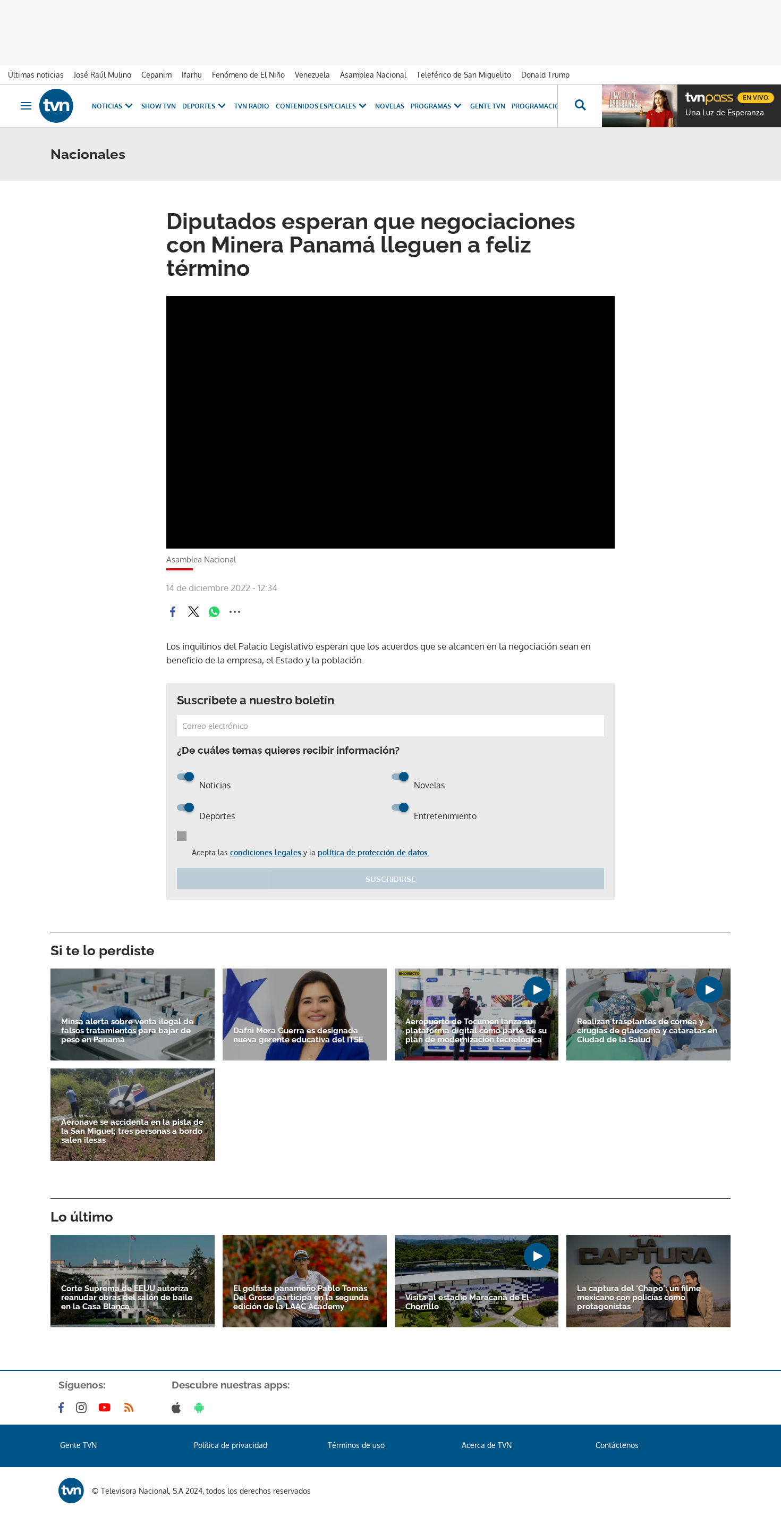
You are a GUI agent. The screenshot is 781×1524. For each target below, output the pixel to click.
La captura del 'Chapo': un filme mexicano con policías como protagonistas (639, 1297)
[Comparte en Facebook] (172, 611)
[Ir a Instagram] (83, 1407)
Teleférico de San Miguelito (464, 74)
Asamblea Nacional (373, 74)
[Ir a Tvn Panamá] (56, 106)
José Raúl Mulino (102, 74)
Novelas (389, 106)
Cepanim (156, 74)
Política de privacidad (230, 1445)
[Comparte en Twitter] (193, 611)
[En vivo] (694, 94)
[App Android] (201, 1407)
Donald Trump (545, 74)
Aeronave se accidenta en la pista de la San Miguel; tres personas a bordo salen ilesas (132, 1131)
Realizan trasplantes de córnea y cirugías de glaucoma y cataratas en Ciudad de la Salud (647, 1031)
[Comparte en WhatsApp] (214, 611)
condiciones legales (265, 852)
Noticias (107, 106)
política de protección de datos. (373, 852)
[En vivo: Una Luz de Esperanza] (639, 106)
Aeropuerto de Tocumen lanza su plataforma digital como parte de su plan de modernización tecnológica (476, 1031)
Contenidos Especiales (316, 106)
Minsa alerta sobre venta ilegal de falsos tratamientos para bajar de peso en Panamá (127, 1031)
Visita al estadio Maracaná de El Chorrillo (467, 1302)
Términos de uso (356, 1445)
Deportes (198, 106)
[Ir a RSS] (131, 1407)
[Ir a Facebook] (63, 1407)
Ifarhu (192, 74)
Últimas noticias (36, 74)
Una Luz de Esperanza (724, 112)
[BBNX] (71, 1490)
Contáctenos (617, 1445)
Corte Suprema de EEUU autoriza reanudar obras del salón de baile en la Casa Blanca (126, 1297)
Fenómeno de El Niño (248, 74)
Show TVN (158, 106)
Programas (431, 106)
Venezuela (312, 74)
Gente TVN (487, 106)
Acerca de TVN (487, 1445)
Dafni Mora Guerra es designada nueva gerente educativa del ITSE (298, 1035)
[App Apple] (178, 1407)
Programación (538, 106)
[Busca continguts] (579, 106)
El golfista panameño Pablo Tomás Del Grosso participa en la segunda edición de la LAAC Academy (301, 1297)
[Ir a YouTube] (107, 1407)
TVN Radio (251, 106)
